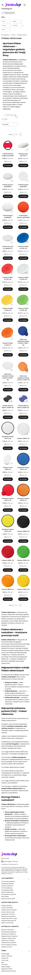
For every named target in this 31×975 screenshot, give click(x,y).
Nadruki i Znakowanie (7, 930)
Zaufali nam (5, 958)
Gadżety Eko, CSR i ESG (8, 914)
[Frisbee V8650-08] (23, 581)
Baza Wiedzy (5, 896)
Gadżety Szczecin (6, 947)
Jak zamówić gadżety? (8, 881)
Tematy (13, 35)
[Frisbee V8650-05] (7, 552)
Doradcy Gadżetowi (7, 886)
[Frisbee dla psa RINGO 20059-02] (7, 399)
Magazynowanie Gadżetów (9, 936)
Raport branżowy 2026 (8, 898)
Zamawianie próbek (7, 890)
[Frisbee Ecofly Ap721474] (23, 145)
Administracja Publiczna (8, 916)
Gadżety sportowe (9, 13)
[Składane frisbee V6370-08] (7, 521)
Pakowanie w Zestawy (7, 940)
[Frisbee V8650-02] (23, 429)
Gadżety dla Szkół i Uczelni (9, 918)
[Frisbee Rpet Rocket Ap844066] (23, 207)
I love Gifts (4, 964)
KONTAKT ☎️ (5, 954)
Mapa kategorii (5, 967)
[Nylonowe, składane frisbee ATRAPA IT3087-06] (7, 366)
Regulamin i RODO (6, 969)
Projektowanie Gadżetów (8, 942)
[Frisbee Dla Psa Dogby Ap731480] (7, 145)
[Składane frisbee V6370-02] (7, 428)
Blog (2, 962)
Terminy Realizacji (6, 888)
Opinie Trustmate (6, 956)
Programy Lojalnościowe (8, 938)
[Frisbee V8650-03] (23, 522)
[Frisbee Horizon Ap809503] (7, 176)
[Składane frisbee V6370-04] (23, 459)
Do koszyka (7, 165)
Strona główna (5, 35)
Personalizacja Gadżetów (8, 932)
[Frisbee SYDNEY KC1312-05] (7, 269)
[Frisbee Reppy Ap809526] (7, 207)
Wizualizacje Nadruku (7, 883)
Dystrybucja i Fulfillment (8, 934)
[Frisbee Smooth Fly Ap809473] (7, 238)
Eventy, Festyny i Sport (8, 912)
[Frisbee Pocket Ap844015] (23, 176)
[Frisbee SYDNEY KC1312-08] (7, 300)
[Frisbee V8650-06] (23, 552)
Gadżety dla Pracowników (9, 910)
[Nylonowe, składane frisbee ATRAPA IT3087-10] (23, 366)
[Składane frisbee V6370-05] (7, 490)
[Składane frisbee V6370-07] (23, 490)
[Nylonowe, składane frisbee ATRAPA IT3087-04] (23, 331)
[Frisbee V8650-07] (7, 581)
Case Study (4, 960)
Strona (10, 134)
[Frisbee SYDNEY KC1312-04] (23, 238)
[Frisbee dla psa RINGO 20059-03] (23, 399)
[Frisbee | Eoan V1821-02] (7, 459)
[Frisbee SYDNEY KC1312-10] (7, 333)
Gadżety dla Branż (6, 905)
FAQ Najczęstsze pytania (8, 894)
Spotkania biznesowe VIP (8, 920)
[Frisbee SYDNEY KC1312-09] (23, 300)
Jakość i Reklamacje (7, 892)
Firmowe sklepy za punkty (9, 945)
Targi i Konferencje (7, 908)
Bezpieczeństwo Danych (8, 971)
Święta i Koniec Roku (7, 923)
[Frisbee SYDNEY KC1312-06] (23, 269)
